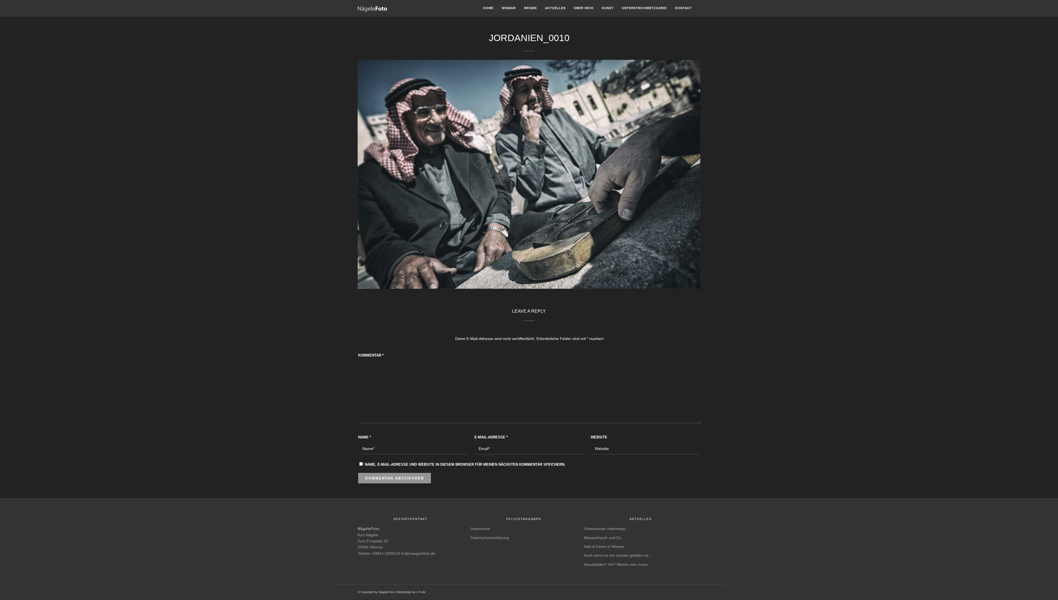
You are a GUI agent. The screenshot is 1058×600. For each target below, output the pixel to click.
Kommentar (371, 355)
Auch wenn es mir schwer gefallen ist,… (618, 555)
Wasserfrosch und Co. (603, 537)
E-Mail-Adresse (491, 437)
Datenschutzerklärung (490, 537)
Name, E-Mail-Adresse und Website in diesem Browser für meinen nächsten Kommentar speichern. (465, 464)
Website (599, 437)
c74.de (420, 592)
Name (364, 437)
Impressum (480, 528)
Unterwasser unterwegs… (606, 528)
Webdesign (403, 592)
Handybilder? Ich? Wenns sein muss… (617, 564)
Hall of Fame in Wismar (604, 546)
